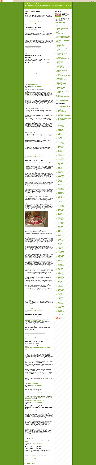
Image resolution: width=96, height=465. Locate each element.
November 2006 (61, 126)
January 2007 (60, 129)
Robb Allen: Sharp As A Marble (63, 80)
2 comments (39, 402)
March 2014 (60, 240)
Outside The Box (34, 84)
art (28, 21)
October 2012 (60, 219)
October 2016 (60, 273)
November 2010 (61, 189)
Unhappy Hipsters (60, 84)
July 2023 (60, 310)
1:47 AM (34, 156)
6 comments (39, 86)
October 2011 (60, 204)
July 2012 (60, 215)
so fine (43, 48)
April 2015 (60, 257)
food (29, 440)
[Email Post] (39, 24)
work (42, 154)
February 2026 (61, 311)
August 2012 (60, 217)
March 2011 (60, 194)
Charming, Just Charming (62, 53)
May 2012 (60, 213)
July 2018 (60, 293)
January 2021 (60, 303)
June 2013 (60, 230)
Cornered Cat (60, 33)
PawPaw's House (60, 50)
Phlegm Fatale (60, 69)
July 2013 (60, 231)
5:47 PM (34, 458)
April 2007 (60, 133)
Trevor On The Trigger (61, 97)
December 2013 (61, 238)
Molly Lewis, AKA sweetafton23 (63, 96)
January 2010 (60, 176)
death (29, 335)
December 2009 (61, 175)
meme (37, 335)
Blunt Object (59, 82)
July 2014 (60, 246)
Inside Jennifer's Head (61, 83)
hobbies (40, 48)
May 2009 (60, 166)
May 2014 (60, 243)
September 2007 (61, 139)
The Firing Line (60, 61)
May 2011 (60, 197)
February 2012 (61, 209)
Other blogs (39, 400)
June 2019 (60, 299)
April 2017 (60, 280)
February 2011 (61, 193)
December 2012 (61, 222)
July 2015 (60, 260)
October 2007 (60, 141)
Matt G (66, 13)
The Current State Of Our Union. (64, 118)
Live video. (60, 120)
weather (39, 154)
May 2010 (60, 181)
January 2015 (60, 253)
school (29, 154)
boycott (27, 167)
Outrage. (59, 109)
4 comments (39, 443)
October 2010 (60, 188)
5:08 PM (34, 385)
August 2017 (60, 285)
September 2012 (61, 218)
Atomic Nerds (60, 65)
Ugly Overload (60, 42)
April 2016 (60, 269)
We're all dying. (28, 334)
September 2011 (61, 202)
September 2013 (61, 234)
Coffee (32, 308)
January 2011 (60, 192)
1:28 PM (34, 337)
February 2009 (61, 162)
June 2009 (60, 167)
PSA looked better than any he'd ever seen (34, 320)
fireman (36, 48)
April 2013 (60, 227)
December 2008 (61, 159)
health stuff (33, 335)
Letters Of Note (38, 392)
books (29, 308)
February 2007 (61, 130)
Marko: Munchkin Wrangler (62, 48)
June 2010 (60, 183)
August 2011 (60, 201)
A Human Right (60, 57)
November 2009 (61, 173)
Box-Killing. (60, 114)
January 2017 (60, 276)
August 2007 (60, 138)
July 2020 (60, 302)
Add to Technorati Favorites (29, 463)
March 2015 (60, 256)
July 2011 (60, 200)
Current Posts (61, 314)
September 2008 (61, 155)
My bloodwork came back (30, 319)
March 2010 (60, 179)
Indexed (58, 86)
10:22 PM (34, 443)
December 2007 (61, 143)
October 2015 (60, 264)
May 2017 (60, 281)
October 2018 (60, 297)
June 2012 (60, 214)
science (32, 154)
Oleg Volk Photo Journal (62, 79)
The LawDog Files (60, 27)
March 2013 (60, 226)
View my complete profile (60, 22)
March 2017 (60, 278)
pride (49, 308)
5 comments (39, 337)
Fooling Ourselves (34, 440)
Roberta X (59, 74)
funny (35, 400)
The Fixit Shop (60, 44)
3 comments (39, 23)
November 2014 (61, 251)
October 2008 (60, 156)
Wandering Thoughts (61, 76)
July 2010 (60, 184)
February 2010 (61, 177)
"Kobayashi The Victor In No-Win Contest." (33, 436)
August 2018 (60, 294)
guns (46, 308)
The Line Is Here (60, 45)
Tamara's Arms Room (61, 29)
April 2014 (60, 242)
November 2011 (61, 205)
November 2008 (61, 158)
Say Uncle (59, 49)
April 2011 (60, 196)
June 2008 (60, 151)
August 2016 (60, 272)
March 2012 (60, 210)
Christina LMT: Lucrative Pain (63, 91)
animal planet (30, 400)
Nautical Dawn (60, 66)
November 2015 (61, 265)
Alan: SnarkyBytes (61, 88)
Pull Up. (59, 105)
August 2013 (60, 232)
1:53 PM (34, 86)
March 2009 (60, 163)
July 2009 (60, 168)
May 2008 (60, 150)
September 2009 (61, 171)
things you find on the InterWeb (36, 21)
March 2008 (60, 147)
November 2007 (61, 142)
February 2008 (61, 146)
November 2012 (61, 221)
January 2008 (60, 145)
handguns (36, 383)
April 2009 (60, 164)
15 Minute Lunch (60, 78)
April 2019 (60, 298)
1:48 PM (34, 23)
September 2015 (61, 263)
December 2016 (61, 274)
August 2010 (60, 185)
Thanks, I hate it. (61, 110)
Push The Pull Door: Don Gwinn (63, 75)
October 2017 (60, 286)
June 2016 (60, 270)
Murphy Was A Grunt (61, 67)
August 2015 (60, 261)
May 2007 (60, 134)
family (40, 308)
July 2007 (60, 137)
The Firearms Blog (61, 87)
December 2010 (61, 190)
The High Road (60, 62)
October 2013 (60, 235)
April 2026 (60, 312)
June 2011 (60, 198)
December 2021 (61, 306)
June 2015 (60, 259)
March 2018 (60, 290)
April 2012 (60, 211)
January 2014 (60, 239)
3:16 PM (34, 310)
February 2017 (61, 277)
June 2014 (60, 244)
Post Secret (59, 63)
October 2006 (60, 125)
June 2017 (60, 282)
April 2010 (60, 180)
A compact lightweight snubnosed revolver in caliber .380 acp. (37, 347)
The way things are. (62, 119)
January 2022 (60, 307)
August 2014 (60, 247)
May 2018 (60, 291)
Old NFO (59, 92)
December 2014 (61, 252)
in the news (40, 440)
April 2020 (60, 301)
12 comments (39, 156)
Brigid (58, 46)
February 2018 (61, 289)
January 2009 (60, 160)
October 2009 (60, 172)
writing (43, 400)
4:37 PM (34, 402)
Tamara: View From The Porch (63, 28)
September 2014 (61, 248)
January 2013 (60, 223)
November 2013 (61, 236)
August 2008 (60, 154)
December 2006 (61, 128)
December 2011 (61, 206)
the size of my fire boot (36, 245)
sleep (36, 154)
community (36, 308)
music (29, 84)
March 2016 (60, 268)
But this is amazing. (29, 18)
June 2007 (60, 135)
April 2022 (60, 308)
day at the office (31, 48)
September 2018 (61, 295)
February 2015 (61, 255)
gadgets (29, 383)
